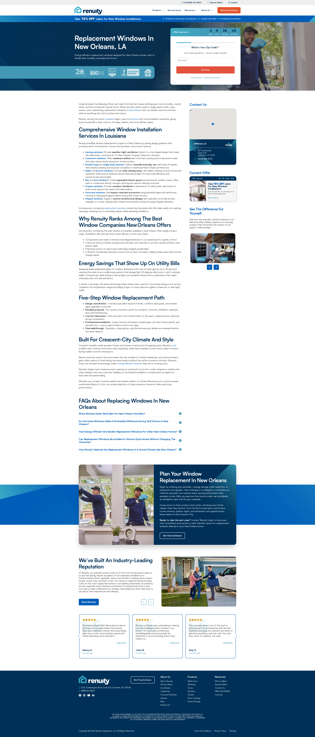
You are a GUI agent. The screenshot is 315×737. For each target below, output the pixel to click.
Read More (121, 643)
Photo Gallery (221, 681)
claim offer (212, 198)
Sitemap (232, 731)
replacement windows (115, 208)
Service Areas (174, 10)
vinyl (174, 345)
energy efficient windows (130, 363)
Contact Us (220, 688)
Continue (205, 70)
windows (134, 119)
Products (156, 10)
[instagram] (84, 695)
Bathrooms (192, 681)
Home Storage (194, 701)
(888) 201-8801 (88, 691)
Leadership (165, 691)
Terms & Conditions (212, 78)
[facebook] (80, 695)
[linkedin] (93, 695)
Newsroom (165, 705)
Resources (190, 10)
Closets (191, 695)
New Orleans (135, 110)
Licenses (219, 695)
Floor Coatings (194, 698)
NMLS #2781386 (222, 691)
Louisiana (109, 119)
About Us (205, 10)
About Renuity (166, 681)
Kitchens (191, 691)
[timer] (205, 32)
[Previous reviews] (143, 602)
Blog (162, 701)
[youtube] (88, 695)
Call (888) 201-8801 (192, 2)
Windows (192, 684)
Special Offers (216, 2)
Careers (234, 2)
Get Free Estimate (229, 10)
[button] (213, 124)
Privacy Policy (196, 78)
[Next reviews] (151, 602)
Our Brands (165, 688)
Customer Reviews (168, 695)
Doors (190, 688)
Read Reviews (89, 602)
